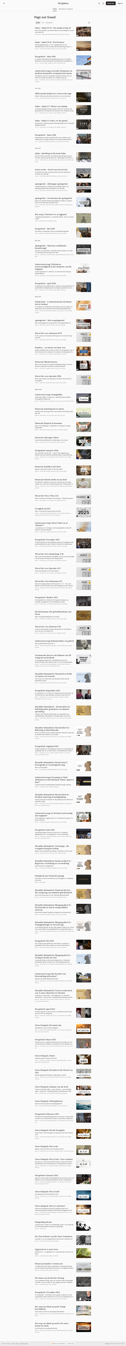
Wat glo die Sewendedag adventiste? (46, 979)
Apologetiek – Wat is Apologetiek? (50, 320)
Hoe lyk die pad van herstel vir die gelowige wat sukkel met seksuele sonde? (54, 800)
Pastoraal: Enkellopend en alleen (49, 409)
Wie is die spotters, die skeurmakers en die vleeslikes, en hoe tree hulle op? (54, 31)
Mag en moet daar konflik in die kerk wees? (49, 469)
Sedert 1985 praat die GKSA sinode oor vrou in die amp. (53, 96)
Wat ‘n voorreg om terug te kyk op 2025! (48, 511)
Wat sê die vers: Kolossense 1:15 (48, 581)
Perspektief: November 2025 (47, 540)
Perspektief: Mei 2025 (44, 941)
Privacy (13, 1343)
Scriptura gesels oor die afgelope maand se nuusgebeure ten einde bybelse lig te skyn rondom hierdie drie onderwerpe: (54, 543)
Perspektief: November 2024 (47, 1292)
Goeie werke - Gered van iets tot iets (51, 169)
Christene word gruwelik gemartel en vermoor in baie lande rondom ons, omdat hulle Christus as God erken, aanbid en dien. (54, 1117)
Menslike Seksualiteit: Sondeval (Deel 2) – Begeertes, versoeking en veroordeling (53, 862)
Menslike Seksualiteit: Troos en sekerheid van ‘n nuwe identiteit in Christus (53, 991)
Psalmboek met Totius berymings (49, 876)
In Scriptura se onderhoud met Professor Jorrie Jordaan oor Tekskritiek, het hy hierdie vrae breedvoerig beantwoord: (54, 307)
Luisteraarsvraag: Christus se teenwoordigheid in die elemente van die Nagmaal (53, 266)
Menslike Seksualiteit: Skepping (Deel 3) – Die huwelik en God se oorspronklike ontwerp (53, 907)
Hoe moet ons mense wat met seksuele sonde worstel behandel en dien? (52, 680)
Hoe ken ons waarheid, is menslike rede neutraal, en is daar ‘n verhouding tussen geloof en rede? (54, 251)
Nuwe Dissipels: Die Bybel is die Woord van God (54, 1071)
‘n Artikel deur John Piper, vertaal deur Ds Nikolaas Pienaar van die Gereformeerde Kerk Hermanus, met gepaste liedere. (54, 1267)
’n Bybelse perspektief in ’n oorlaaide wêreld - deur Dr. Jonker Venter (54, 218)
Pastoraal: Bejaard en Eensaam (48, 423)
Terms (17, 1343)
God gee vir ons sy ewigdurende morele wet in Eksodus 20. (54, 1239)
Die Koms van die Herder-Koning (49, 1278)
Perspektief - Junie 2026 (45, 135)
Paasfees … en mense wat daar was (50, 347)
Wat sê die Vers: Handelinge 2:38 (49, 554)
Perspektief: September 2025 (47, 690)
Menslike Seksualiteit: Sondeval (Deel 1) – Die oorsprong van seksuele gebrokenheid (53, 891)
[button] (55, 9)
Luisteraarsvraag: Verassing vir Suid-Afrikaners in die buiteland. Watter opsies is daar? (54, 779)
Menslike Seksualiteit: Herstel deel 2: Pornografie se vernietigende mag (51, 763)
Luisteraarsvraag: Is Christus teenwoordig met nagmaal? (53, 814)
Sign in (120, 3)
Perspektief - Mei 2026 (45, 229)
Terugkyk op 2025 (42, 508)
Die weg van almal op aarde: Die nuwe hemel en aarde (52, 1324)
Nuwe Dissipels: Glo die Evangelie (50, 1130)
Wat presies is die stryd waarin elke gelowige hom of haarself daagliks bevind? (54, 124)
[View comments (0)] (48, 37)
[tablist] (44, 22)
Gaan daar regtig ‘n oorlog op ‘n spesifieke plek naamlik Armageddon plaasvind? (52, 398)
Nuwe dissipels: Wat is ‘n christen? (50, 1206)
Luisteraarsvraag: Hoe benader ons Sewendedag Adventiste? (50, 975)
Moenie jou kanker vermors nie (49, 1264)
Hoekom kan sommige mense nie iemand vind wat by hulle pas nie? (54, 412)
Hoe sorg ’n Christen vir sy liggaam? (51, 214)
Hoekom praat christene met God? (46, 1058)
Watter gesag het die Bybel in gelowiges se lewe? (50, 1075)
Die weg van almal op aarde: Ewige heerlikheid (50, 1308)
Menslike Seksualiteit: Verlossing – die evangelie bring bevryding (52, 847)
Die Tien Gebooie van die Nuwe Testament (53, 1236)
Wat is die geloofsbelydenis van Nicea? (47, 617)
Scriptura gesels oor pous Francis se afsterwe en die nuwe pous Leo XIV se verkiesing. (53, 1012)
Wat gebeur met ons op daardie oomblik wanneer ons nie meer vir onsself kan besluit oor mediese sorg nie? (53, 77)
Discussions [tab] (49, 22)
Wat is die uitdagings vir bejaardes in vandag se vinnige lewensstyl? (52, 426)
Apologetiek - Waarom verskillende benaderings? (50, 247)
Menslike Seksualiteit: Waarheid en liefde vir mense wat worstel (53, 675)
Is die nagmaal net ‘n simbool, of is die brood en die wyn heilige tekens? (53, 272)
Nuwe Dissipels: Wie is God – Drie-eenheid (54, 1159)
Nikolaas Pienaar (51, 79)
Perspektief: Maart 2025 (45, 1039)
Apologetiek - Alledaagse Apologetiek (51, 184)
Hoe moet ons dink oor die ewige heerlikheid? (49, 1311)
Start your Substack (59, 1343)
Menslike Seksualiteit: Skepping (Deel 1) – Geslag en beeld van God (53, 956)
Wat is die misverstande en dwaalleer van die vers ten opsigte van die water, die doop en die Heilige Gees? (54, 557)
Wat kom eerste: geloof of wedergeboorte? (48, 1104)
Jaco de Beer (65, 34)
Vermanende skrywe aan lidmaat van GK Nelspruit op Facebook (53, 656)
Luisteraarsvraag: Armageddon (48, 394)
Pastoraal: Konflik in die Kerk (48, 467)
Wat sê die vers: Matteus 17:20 (48, 627)
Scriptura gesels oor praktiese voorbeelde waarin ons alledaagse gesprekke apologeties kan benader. (52, 187)
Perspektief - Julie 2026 (45, 56)
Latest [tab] (38, 22)
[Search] (99, 3)
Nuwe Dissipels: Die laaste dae (48, 1025)
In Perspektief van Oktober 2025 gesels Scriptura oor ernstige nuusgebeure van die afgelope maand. (52, 601)
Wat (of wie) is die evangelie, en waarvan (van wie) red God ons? (54, 1133)
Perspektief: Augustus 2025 (46, 746)
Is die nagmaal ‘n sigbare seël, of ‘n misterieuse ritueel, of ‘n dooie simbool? (54, 819)
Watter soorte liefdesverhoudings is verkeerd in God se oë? (54, 851)
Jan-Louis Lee (63, 98)
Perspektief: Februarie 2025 (47, 1114)
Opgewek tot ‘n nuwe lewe (46, 1249)
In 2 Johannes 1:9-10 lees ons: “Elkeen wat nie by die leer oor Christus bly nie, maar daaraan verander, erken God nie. (54, 694)
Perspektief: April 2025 (45, 1009)
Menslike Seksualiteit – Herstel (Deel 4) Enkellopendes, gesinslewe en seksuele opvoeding (52, 709)
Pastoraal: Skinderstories (46, 362)
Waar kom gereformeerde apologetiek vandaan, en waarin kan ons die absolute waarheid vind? (53, 201)
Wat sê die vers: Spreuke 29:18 (48, 376)
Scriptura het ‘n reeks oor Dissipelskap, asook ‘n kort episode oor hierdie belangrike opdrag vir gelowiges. (54, 1225)
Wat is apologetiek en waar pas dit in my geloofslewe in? (53, 323)
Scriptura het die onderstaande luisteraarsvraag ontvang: (53, 785)
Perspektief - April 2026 (45, 283)
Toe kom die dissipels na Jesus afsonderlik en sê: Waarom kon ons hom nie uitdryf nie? (53, 630)
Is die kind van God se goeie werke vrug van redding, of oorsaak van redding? (52, 173)
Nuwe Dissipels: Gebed (45, 1056)
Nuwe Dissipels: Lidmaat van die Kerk (51, 1087)
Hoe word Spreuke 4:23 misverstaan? (47, 571)
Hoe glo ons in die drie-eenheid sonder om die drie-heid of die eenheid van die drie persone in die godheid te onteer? (53, 1163)
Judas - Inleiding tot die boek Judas (50, 153)
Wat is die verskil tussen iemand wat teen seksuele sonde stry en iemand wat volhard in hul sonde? (54, 733)
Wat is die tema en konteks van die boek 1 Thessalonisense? (54, 498)
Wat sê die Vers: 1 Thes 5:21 (46, 496)
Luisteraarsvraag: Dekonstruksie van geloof (54, 641)
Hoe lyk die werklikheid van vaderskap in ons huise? (51, 440)
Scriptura (45, 34)
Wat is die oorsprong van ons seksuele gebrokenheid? (52, 895)
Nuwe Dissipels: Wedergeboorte (49, 1101)
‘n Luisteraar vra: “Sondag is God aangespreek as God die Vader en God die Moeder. (53, 529)
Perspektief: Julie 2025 (45, 830)
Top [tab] (43, 22)
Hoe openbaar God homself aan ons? (47, 1194)
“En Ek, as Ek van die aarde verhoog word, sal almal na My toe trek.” (53, 336)
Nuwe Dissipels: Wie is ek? (46, 1146)
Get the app (70, 1343)
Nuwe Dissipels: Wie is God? (47, 1191)
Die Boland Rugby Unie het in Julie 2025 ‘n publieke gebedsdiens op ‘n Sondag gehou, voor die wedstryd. (52, 833)
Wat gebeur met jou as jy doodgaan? (46, 1028)
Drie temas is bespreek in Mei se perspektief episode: (52, 231)
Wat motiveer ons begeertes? (44, 866)
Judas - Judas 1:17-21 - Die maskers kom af (53, 28)
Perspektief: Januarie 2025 (46, 1175)
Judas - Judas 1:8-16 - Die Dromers (49, 42)
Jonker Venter (52, 63)
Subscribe (110, 3)
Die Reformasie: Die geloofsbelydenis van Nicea (53, 613)
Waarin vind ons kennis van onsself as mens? (49, 1149)
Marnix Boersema (53, 34)
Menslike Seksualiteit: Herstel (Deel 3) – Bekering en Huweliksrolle (52, 729)
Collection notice (24, 1343)
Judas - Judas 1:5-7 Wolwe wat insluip (51, 106)
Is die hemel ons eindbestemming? (46, 1328)
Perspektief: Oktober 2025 (46, 597)
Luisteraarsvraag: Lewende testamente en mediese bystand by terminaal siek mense (53, 72)
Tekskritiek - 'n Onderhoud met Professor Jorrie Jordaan (53, 303)
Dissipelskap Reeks (43, 1222)
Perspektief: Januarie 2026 (46, 450)
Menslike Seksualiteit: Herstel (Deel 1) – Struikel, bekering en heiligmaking (52, 795)
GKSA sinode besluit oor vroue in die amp (53, 93)
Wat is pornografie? (41, 767)
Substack (107, 1343)
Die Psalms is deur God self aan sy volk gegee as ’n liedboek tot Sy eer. (54, 879)
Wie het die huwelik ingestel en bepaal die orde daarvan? (53, 912)
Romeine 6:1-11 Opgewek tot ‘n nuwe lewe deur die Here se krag (54, 1253)
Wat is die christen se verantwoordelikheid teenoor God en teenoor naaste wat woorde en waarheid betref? (53, 365)
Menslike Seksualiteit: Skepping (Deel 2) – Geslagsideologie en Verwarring (53, 923)
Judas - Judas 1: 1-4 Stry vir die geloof (51, 121)
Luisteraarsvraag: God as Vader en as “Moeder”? (51, 524)
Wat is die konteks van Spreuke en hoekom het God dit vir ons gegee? (53, 379)
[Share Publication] (103, 3)
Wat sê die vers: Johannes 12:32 (48, 333)
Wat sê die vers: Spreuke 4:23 (48, 568)
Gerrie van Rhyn (51, 48)
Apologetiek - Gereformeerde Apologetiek (53, 198)
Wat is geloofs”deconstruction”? (45, 643)
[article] (63, 32)
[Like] (36, 37)
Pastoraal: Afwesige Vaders (47, 437)
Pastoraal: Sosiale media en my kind (51, 479)
